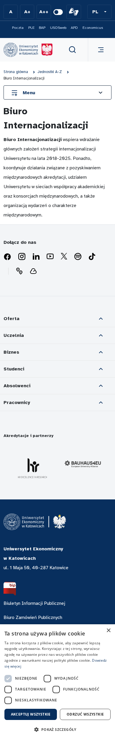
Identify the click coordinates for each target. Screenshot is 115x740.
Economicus (93, 27)
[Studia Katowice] (28, 50)
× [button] (108, 630)
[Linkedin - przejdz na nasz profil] (36, 257)
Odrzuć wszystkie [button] (85, 714)
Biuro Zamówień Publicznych (33, 617)
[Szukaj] (72, 50)
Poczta (18, 27)
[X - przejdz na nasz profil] (64, 257)
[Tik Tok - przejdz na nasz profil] (92, 257)
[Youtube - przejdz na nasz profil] (50, 257)
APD (74, 27)
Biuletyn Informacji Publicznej (34, 603)
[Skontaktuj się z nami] (19, 271)
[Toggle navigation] (99, 50)
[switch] (58, 12)
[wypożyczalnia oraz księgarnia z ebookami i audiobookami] (33, 271)
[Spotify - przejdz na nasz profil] (77, 257)
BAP (42, 27)
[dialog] (57, 682)
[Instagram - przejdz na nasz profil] (21, 257)
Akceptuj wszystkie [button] (31, 714)
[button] (99, 12)
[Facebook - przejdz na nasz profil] (7, 257)
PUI (31, 27)
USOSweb (58, 27)
